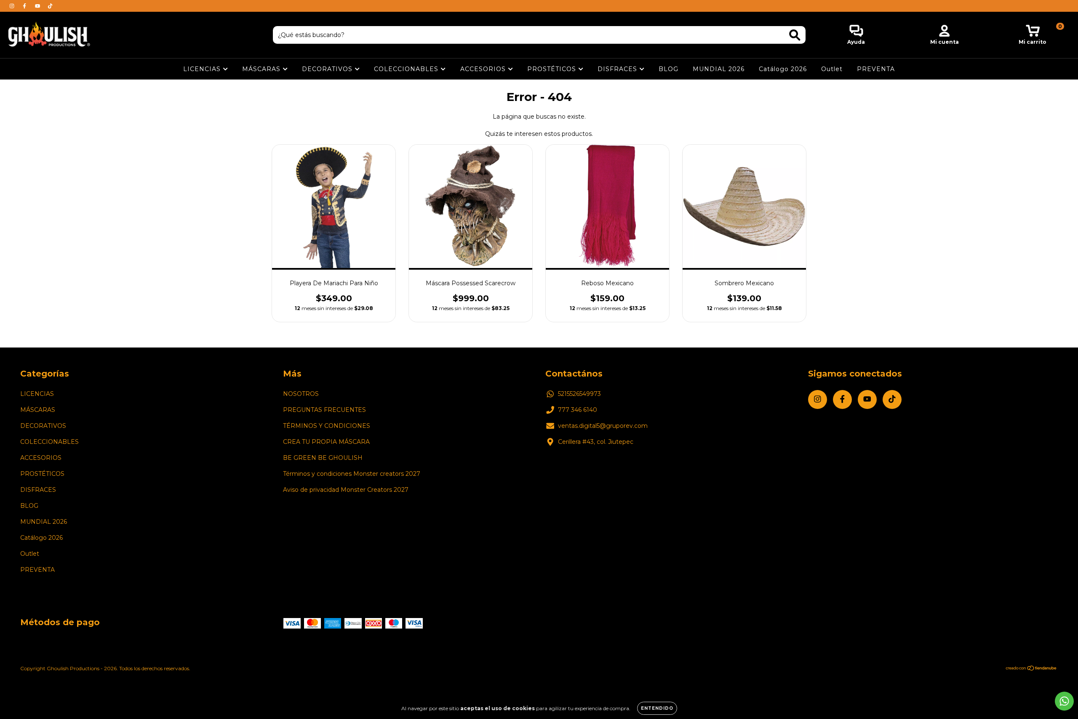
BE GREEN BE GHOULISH (323, 458)
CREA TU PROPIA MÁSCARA (326, 442)
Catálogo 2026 (783, 69)
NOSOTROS (301, 394)
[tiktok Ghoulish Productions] (50, 6)
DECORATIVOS (328, 69)
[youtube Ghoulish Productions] (38, 6)
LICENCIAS (203, 69)
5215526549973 (579, 394)
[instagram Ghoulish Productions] (12, 6)
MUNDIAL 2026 (718, 69)
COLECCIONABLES (407, 69)
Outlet (832, 69)
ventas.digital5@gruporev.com (603, 426)
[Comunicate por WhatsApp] (1064, 701)
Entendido (657, 708)
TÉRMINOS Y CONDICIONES (326, 426)
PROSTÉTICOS (552, 69)
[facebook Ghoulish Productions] (25, 6)
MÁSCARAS (262, 69)
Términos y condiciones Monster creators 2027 (351, 474)
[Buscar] (795, 35)
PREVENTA (876, 69)
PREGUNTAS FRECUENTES (324, 410)
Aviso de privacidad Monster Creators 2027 (345, 489)
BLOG (668, 69)
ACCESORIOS (484, 69)
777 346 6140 (577, 410)
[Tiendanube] (1031, 669)
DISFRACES (618, 69)
